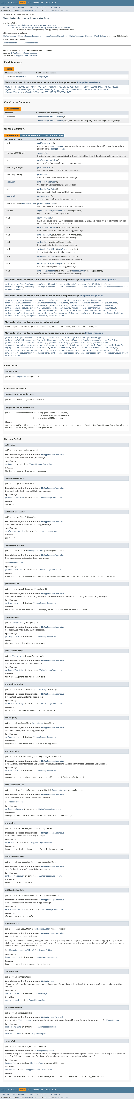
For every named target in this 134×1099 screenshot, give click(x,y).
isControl (35, 308)
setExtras (35, 313)
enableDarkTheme (45, 143)
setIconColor (82, 313)
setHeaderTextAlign (46, 249)
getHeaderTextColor (46, 189)
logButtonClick (44, 211)
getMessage (42, 305)
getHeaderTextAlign (46, 182)
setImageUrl (71, 287)
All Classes (56, 7)
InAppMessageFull (11, 43)
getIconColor (111, 303)
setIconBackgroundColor (62, 313)
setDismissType (80, 310)
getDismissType (94, 300)
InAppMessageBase (88, 82)
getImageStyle (44, 196)
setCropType (65, 310)
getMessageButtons (46, 203)
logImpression (79, 308)
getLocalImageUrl (68, 284)
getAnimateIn (11, 300)
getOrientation (12, 308)
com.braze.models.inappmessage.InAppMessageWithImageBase (40, 27)
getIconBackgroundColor (90, 303)
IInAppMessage (9, 36)
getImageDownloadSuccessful (30, 284)
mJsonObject (104, 89)
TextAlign (10, 182)
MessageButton (28, 203)
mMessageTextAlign (14, 92)
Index (47, 3)
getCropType (79, 300)
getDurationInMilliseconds (18, 303)
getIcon (73, 303)
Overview (5, 3)
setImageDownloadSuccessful (50, 287)
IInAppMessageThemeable (54, 36)
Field (19, 10)
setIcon (45, 313)
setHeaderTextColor (46, 256)
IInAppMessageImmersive (29, 36)
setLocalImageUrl (87, 287)
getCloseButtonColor (47, 160)
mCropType (38, 89)
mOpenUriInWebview (34, 92)
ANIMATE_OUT (23, 87)
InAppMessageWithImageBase (24, 53)
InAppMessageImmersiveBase (50, 117)
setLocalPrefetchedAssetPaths (113, 287)
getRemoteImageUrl (14, 287)
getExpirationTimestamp (44, 303)
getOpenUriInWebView (103, 305)
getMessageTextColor (81, 305)
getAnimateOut (26, 300)
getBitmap (10, 284)
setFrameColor (44, 235)
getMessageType (100, 343)
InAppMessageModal (30, 43)
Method (34, 10)
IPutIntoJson (100, 36)
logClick (46, 308)
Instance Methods (31, 135)
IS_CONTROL (10, 89)
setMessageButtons (46, 271)
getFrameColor (44, 167)
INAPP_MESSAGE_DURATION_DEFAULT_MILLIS (62, 87)
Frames (32, 7)
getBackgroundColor (44, 300)
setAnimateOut (109, 308)
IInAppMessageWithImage (80, 36)
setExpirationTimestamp (16, 313)
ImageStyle (21, 77)
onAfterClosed (44, 218)
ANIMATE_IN (10, 87)
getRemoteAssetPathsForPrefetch (94, 284)
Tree (29, 3)
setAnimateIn (94, 308)
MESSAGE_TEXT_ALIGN (54, 89)
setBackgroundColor (14, 310)
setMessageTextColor (15, 316)
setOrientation (56, 316)
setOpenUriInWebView (37, 316)
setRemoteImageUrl (14, 289)
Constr (26, 10)
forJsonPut (42, 153)
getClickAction (63, 300)
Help (54, 3)
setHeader (42, 242)
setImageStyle (44, 264)
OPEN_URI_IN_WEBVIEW (55, 92)
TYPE (69, 92)
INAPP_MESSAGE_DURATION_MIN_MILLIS (101, 87)
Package (14, 3)
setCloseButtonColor (47, 228)
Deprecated (38, 3)
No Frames (41, 7)
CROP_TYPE (36, 87)
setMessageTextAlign (113, 313)
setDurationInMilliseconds (103, 310)
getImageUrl (51, 284)
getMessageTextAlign (59, 305)
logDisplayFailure (61, 308)
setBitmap (29, 287)
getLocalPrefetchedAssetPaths (19, 305)
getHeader (42, 175)
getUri (25, 308)
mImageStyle (42, 77)
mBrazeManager (24, 89)
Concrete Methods (53, 135)
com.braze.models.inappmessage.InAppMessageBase (31, 25)
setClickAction (33, 310)
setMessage (96, 313)
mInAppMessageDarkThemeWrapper (81, 89)
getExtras (63, 303)
